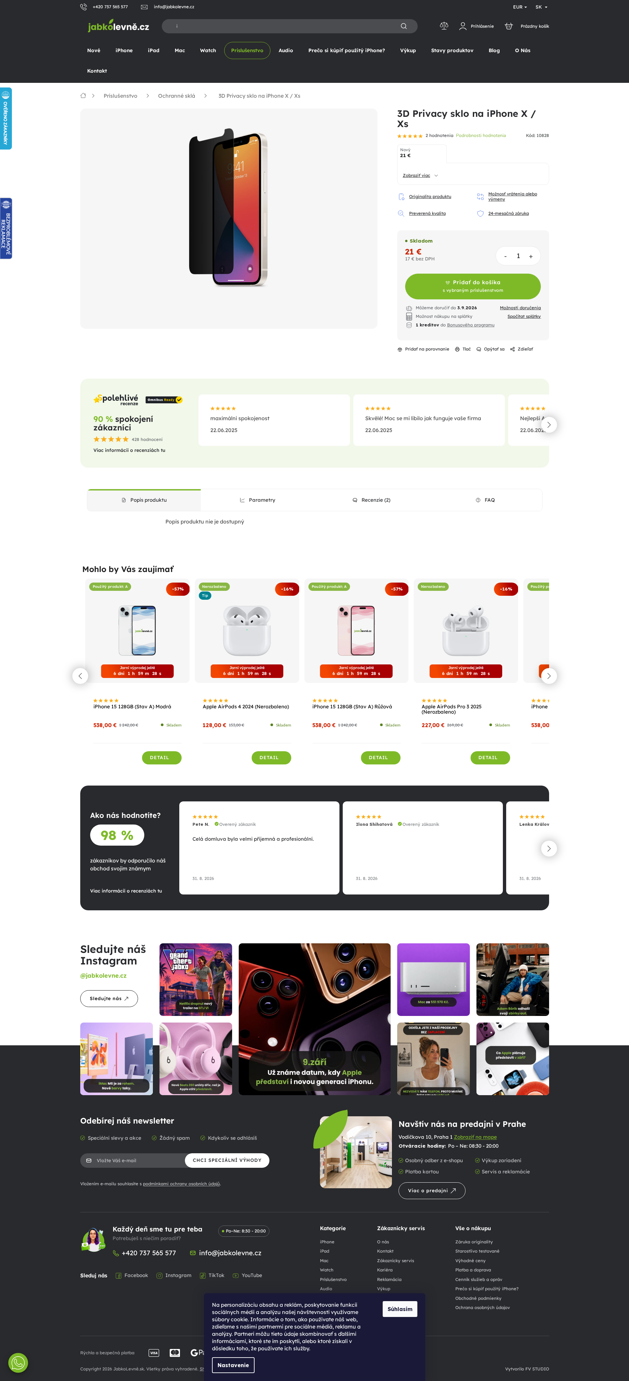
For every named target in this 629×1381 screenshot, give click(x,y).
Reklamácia (389, 1279)
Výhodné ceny (470, 1260)
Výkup (383, 1288)
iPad (324, 1251)
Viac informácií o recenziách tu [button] (129, 450)
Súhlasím (400, 1309)
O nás (383, 1241)
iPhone (327, 1241)
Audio (326, 1288)
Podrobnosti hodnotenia (481, 135)
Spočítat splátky (524, 316)
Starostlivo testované (477, 1251)
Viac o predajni (428, 1191)
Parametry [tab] (262, 500)
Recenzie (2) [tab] (376, 500)
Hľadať (404, 26)
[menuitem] (93, 50)
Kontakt (385, 1251)
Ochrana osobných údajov (482, 1307)
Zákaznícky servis (395, 1260)
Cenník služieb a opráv (478, 1279)
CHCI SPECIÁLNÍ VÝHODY (227, 1160)
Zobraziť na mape (475, 1137)
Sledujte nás (106, 998)
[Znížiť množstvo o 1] (505, 256)
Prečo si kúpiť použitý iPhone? (487, 1288)
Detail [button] (159, 757)
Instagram (178, 1275)
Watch (326, 1269)
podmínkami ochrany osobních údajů (181, 1183)
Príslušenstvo (333, 1279)
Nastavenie (233, 1365)
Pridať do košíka (473, 286)
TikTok (217, 1275)
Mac (324, 1260)
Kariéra (385, 1269)
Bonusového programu (471, 324)
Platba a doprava (473, 1269)
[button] (549, 425)
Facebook (136, 1275)
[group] (138, 675)
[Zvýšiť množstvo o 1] (531, 256)
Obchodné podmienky (478, 1298)
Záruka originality (474, 1241)
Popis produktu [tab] (148, 500)
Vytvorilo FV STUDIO (527, 1368)
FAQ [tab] (490, 500)
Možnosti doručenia (520, 307)
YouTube (252, 1275)
